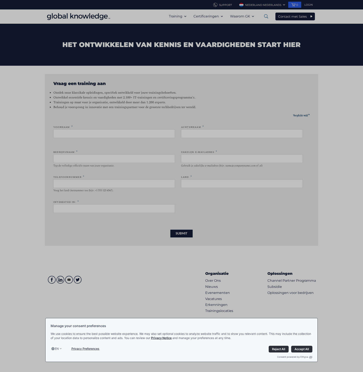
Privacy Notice (161, 338)
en (57, 348)
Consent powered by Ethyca (292, 356)
